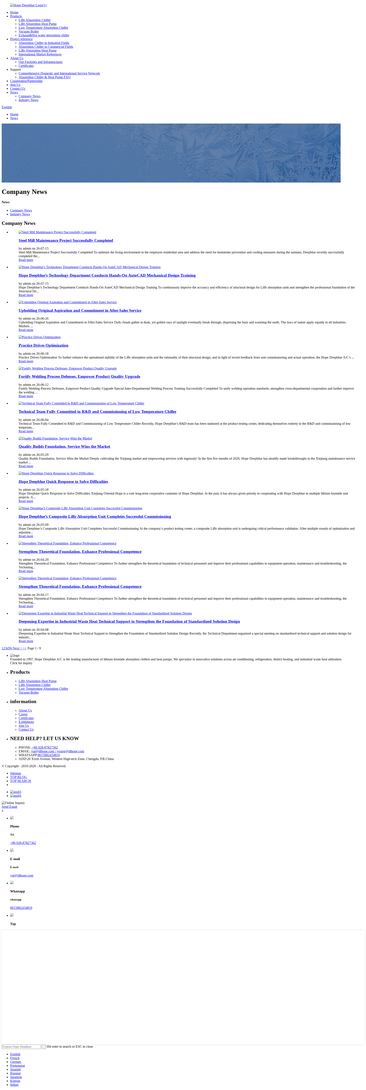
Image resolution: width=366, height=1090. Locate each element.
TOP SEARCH (20, 781)
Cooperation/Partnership (26, 81)
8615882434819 (49, 755)
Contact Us (17, 88)
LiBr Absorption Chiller (35, 20)
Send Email (9, 806)
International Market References (40, 54)
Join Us (15, 85)
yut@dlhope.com (21, 875)
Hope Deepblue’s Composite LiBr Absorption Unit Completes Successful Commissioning (95, 516)
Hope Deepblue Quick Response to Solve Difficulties (63, 481)
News (14, 92)
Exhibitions (26, 722)
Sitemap (15, 773)
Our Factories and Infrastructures (40, 62)
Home (14, 12)
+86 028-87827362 (44, 747)
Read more (26, 260)
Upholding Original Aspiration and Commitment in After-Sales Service (80, 310)
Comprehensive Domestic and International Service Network (59, 73)
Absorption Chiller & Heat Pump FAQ (45, 77)
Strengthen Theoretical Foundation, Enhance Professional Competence (80, 551)
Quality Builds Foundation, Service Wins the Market (64, 446)
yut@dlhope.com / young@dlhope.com (57, 751)
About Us (16, 58)
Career (23, 714)
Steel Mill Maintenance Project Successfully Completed (66, 240)
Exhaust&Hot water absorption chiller (44, 35)
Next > (17, 648)
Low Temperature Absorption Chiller (43, 27)
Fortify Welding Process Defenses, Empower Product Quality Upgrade (79, 376)
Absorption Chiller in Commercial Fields (46, 46)
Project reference (21, 39)
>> (25, 648)
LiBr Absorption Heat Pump (38, 24)
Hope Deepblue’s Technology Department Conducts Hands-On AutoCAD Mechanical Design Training (107, 275)
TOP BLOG (18, 777)
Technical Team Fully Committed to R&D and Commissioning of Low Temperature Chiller (97, 411)
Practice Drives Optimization (43, 345)
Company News (29, 96)
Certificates (26, 65)
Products (16, 16)
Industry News (28, 100)
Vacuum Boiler (29, 31)
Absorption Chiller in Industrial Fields (44, 43)
